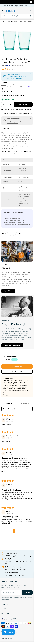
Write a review (17, 366)
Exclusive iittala (12, 21)
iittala (8, 65)
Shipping (3, 84)
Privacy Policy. (5, 599)
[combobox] (17, 16)
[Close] (30, 74)
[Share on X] (15, 234)
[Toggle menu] (2, 10)
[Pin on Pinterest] (20, 234)
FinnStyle (9, 639)
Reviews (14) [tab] (9, 403)
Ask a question (17, 371)
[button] (5, 69)
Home (3, 21)
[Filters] (3, 409)
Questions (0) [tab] (25, 403)
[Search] (30, 16)
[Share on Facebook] (9, 234)
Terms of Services (24, 597)
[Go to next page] (23, 531)
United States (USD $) (11, 619)
